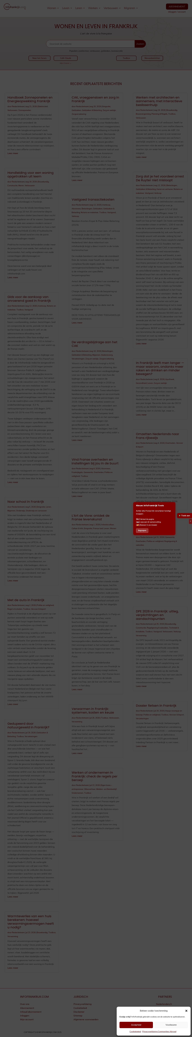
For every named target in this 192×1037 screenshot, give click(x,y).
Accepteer (136, 1024)
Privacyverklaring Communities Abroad (159, 1031)
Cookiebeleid (135, 1031)
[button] (186, 1010)
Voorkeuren (171, 1024)
